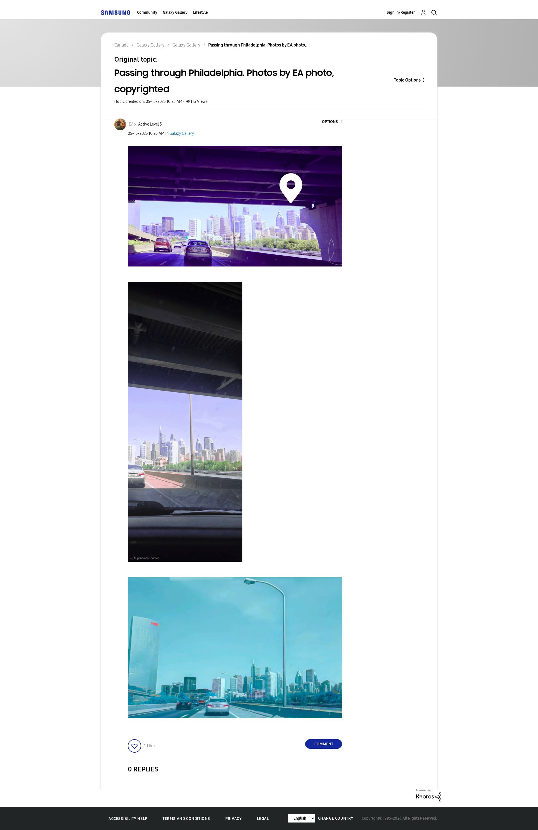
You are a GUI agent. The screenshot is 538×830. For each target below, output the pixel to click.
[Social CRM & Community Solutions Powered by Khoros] (428, 795)
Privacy (233, 818)
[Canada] (115, 12)
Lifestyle (200, 12)
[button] (332, 122)
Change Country (335, 818)
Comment (323, 744)
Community (147, 12)
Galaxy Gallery (175, 12)
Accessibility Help (127, 818)
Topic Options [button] (407, 80)
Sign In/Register (401, 12)
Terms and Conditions (186, 818)
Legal (263, 818)
